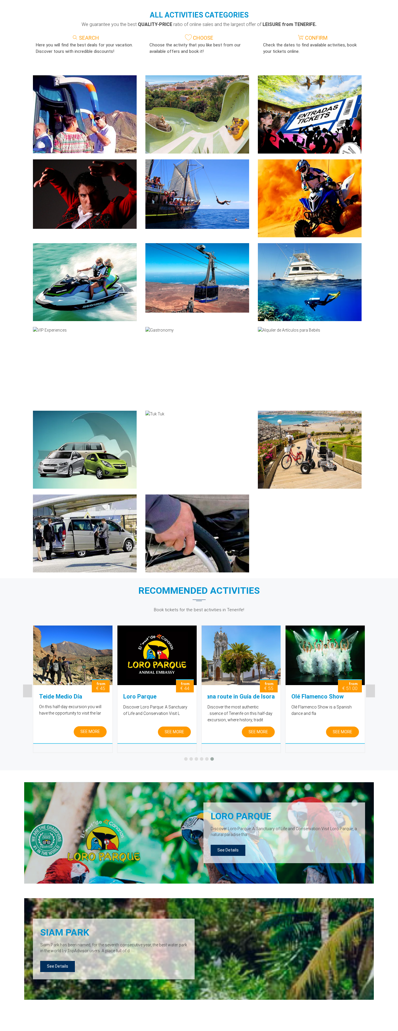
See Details (228, 850)
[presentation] (27, 691)
